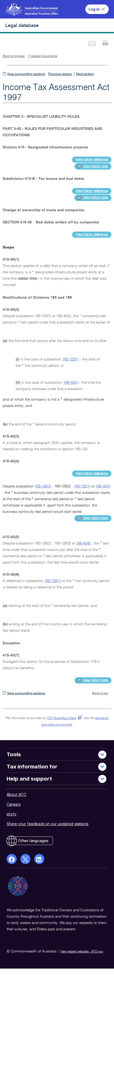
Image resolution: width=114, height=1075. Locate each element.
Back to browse (14, 56)
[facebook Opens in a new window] (12, 859)
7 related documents (42, 56)
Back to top (100, 693)
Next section (85, 74)
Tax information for (32, 766)
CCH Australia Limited (63, 718)
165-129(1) (53, 581)
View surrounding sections (26, 74)
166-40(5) (103, 486)
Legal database (22, 25)
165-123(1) (70, 359)
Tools (14, 754)
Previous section (60, 74)
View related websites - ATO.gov (81, 951)
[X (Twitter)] (25, 859)
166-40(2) (70, 382)
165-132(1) (82, 486)
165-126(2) (43, 486)
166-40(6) (83, 543)
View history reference (92, 159)
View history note (94, 166)
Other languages (33, 840)
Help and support (29, 779)
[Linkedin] (39, 859)
